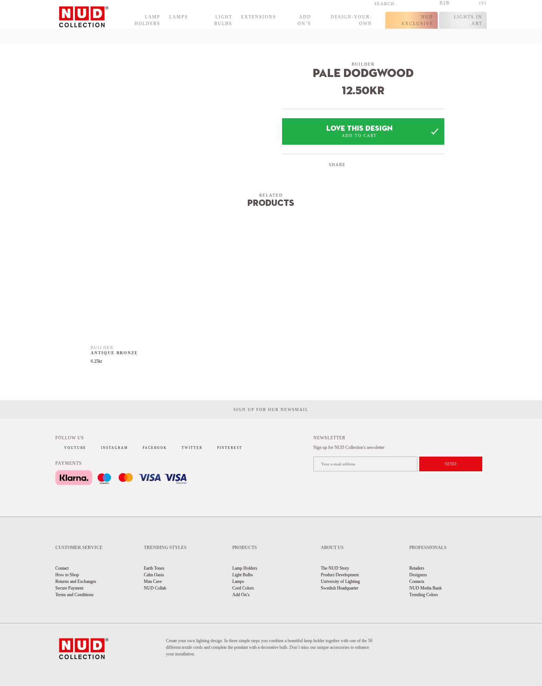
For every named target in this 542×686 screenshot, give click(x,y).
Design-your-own (351, 20)
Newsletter (329, 437)
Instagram (114, 448)
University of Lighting (340, 581)
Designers (418, 574)
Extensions (258, 17)
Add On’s (304, 20)
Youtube (75, 448)
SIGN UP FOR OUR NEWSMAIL (271, 409)
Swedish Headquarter (339, 588)
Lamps (178, 17)
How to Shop (67, 574)
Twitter (192, 448)
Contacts (416, 581)
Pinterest (229, 448)
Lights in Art (468, 20)
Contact (62, 568)
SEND (450, 464)
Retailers (416, 568)
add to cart (359, 135)
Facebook (155, 448)
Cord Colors (243, 588)
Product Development (340, 574)
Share (337, 164)
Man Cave (153, 581)
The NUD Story (335, 568)
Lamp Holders (147, 20)
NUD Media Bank (425, 588)
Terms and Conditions (74, 594)
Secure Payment (69, 588)
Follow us (69, 437)
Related (271, 195)
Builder (363, 64)
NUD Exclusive (417, 20)
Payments (68, 463)
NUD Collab (155, 588)
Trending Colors (423, 594)
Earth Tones (154, 568)
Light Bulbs (223, 20)
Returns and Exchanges (75, 581)
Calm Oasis (154, 574)
